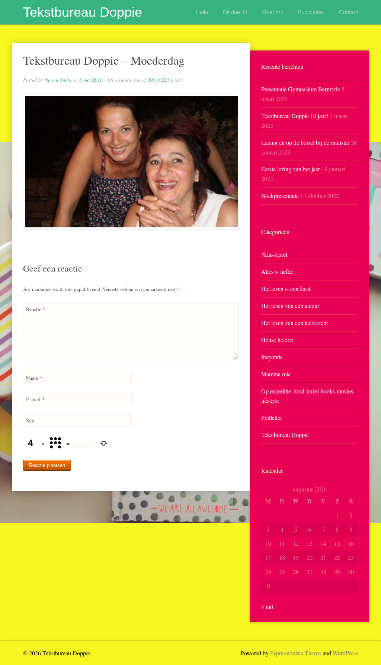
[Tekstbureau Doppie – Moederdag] (131, 162)
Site (30, 420)
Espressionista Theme (295, 653)
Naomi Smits (58, 79)
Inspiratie (272, 357)
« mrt (267, 606)
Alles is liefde (277, 271)
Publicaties (311, 12)
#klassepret (274, 254)
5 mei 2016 (91, 79)
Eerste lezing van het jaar (290, 169)
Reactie (35, 309)
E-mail (35, 399)
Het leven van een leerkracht (294, 323)
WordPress (345, 653)
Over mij (272, 12)
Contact (348, 12)
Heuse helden (277, 340)
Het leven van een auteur (290, 305)
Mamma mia (276, 374)
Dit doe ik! (235, 12)
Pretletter (271, 417)
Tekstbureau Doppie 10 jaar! (294, 116)
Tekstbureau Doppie (82, 12)
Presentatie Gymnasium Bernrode (300, 89)
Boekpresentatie (280, 196)
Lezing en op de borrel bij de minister (305, 142)
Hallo (202, 12)
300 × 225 (158, 79)
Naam (34, 378)
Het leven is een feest (285, 288)
